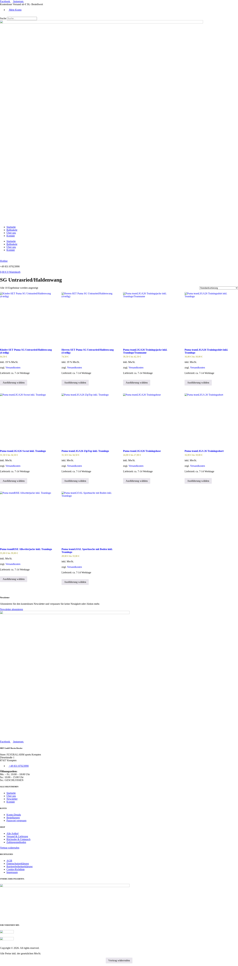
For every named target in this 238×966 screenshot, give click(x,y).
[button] (119, 15)
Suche (3, 18)
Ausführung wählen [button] (14, 382)
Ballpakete (11, 230)
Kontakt (10, 235)
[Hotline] (1, 255)
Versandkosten (13, 367)
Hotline (4, 261)
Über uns (11, 232)
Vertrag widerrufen (119, 960)
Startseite (11, 227)
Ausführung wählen (137, 382)
